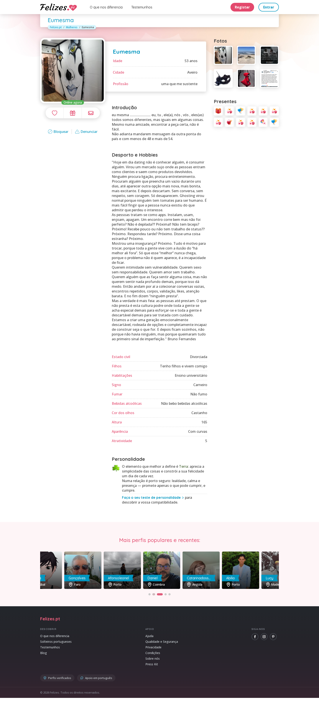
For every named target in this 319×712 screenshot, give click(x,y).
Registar (242, 7)
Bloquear (60, 131)
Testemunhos (141, 7)
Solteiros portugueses (56, 641)
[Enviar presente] (72, 112)
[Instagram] (264, 636)
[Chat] (91, 112)
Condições (152, 653)
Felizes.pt (56, 27)
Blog (43, 653)
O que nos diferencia (106, 7)
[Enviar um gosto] (54, 112)
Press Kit (151, 664)
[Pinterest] (273, 636)
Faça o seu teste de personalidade (151, 497)
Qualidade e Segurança (161, 641)
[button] (149, 594)
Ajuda (149, 636)
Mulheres (71, 27)
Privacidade (153, 647)
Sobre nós (152, 658)
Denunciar (89, 131)
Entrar (268, 7)
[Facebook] (255, 636)
